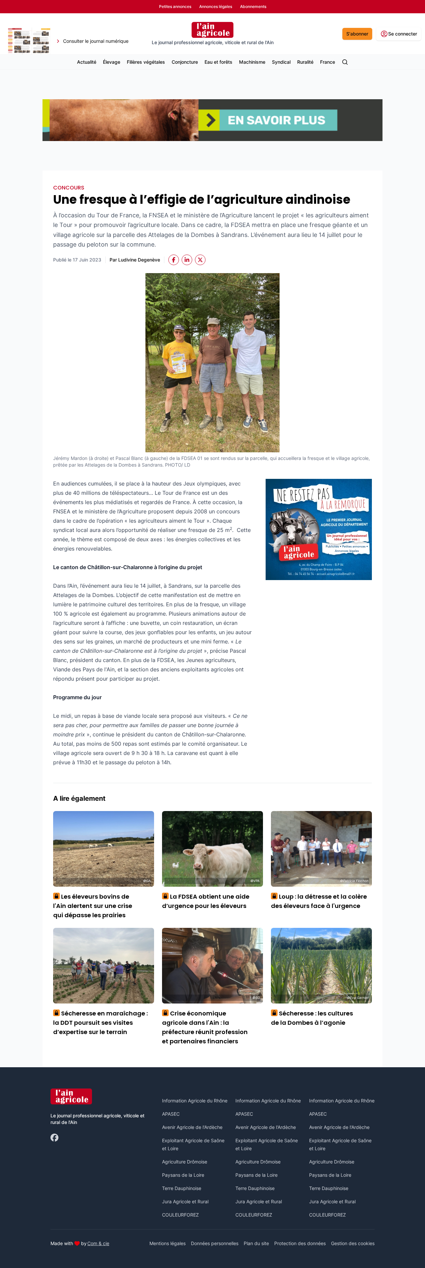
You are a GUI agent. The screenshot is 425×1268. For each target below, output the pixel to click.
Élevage (111, 62)
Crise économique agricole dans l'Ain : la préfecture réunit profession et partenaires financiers (205, 1027)
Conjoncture (185, 62)
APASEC (171, 1114)
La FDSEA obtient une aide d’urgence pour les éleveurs (205, 901)
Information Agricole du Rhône (194, 1100)
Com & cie (98, 1243)
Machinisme (252, 62)
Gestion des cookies (353, 1243)
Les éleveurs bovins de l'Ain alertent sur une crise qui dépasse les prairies (92, 905)
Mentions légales (167, 1243)
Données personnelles (214, 1243)
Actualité (86, 62)
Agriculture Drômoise (184, 1161)
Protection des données (300, 1243)
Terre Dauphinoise (181, 1188)
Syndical (281, 62)
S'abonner (357, 34)
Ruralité (305, 62)
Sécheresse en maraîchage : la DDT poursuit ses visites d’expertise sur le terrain (100, 1022)
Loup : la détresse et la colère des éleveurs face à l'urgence (319, 901)
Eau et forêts (218, 62)
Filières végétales (146, 62)
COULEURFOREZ (180, 1215)
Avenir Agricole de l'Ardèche (192, 1127)
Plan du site (256, 1243)
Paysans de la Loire (183, 1175)
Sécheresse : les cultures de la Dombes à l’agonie (312, 1018)
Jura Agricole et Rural (185, 1201)
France (327, 62)
